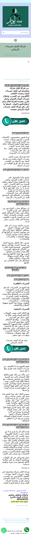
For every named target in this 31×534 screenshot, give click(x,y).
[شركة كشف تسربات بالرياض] (15, 69)
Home (28, 53)
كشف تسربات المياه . (22, 505)
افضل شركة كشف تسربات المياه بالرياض (19, 520)
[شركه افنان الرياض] (15, 16)
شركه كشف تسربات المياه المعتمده (18, 53)
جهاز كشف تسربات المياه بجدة (13, 531)
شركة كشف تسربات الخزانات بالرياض (19, 79)
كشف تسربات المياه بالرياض (11, 522)
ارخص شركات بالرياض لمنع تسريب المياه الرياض (13, 519)
